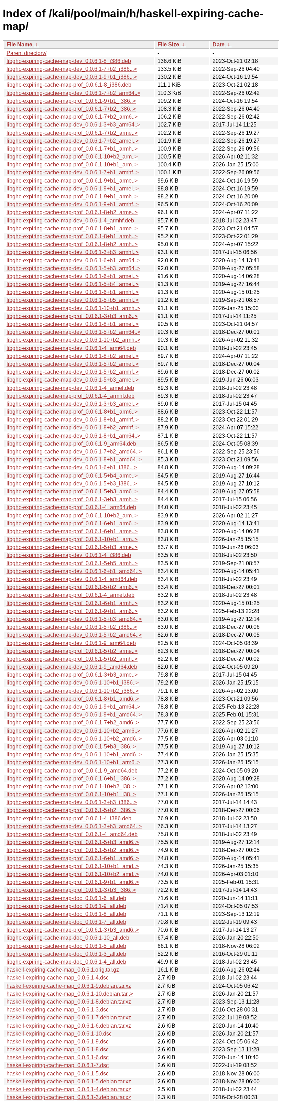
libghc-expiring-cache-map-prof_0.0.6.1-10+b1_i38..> (71, 794)
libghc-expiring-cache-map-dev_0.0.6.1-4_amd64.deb (72, 579)
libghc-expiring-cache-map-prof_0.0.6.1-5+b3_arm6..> (72, 491)
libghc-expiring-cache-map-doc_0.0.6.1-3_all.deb (66, 954)
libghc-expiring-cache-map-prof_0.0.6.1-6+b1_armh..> (72, 603)
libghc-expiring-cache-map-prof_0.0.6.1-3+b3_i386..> (71, 890)
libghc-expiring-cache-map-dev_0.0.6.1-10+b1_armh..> (73, 308)
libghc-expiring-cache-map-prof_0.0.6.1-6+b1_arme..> (72, 531)
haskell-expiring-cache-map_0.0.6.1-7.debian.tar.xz (69, 1017)
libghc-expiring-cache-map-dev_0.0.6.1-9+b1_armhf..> (73, 204)
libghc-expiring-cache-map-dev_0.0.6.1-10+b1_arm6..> (73, 762)
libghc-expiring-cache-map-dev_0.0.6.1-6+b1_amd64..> (74, 571)
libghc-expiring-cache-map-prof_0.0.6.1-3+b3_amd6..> (73, 930)
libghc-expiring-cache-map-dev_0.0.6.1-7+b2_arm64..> (73, 93)
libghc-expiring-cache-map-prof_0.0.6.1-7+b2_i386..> (71, 109)
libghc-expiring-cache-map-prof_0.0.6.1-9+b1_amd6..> (73, 882)
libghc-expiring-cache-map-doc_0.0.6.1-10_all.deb (68, 938)
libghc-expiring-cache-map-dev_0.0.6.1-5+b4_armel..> (73, 284)
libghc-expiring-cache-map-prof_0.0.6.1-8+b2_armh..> (72, 244)
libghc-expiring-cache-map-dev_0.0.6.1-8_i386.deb (69, 61)
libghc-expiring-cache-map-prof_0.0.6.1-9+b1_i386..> (71, 101)
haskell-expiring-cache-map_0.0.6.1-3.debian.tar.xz (69, 1097)
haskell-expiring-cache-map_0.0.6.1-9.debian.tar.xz (69, 986)
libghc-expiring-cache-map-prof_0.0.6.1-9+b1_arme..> (72, 181)
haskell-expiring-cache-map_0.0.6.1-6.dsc (58, 1057)
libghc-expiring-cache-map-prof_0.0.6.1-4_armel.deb (70, 595)
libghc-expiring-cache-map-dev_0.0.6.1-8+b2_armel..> (73, 356)
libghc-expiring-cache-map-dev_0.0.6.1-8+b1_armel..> (73, 324)
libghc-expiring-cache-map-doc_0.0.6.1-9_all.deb (66, 906)
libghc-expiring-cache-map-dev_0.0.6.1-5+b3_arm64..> (73, 268)
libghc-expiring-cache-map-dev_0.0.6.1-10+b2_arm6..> (73, 731)
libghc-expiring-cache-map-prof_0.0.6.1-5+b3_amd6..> (73, 842)
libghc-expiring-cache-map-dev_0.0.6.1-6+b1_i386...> (72, 467)
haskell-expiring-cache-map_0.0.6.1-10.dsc (59, 1034)
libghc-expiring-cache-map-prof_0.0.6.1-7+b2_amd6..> (73, 722)
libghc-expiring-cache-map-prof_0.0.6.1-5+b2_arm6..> (72, 587)
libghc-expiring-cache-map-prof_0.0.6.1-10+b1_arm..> (72, 164)
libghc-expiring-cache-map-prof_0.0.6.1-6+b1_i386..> (71, 778)
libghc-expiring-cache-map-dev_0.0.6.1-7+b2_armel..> (73, 141)
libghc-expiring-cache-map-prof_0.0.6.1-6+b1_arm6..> (72, 523)
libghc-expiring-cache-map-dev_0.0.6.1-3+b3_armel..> (73, 404)
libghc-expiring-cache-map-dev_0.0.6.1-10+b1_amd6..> (74, 754)
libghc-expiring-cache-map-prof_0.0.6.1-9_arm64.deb (71, 444)
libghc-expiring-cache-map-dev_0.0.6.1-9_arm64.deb (71, 643)
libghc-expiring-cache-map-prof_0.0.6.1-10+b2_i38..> (71, 786)
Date (219, 44)
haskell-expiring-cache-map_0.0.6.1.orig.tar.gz (63, 970)
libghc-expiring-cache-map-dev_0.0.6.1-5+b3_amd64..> (74, 619)
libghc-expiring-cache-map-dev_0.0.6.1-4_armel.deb (70, 388)
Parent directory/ (26, 53)
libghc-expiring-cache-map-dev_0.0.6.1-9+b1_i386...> (72, 77)
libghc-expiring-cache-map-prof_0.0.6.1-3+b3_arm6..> (72, 316)
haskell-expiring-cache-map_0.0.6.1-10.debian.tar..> (70, 994)
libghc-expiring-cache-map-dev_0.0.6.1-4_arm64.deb (71, 348)
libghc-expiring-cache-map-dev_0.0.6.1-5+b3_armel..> (73, 380)
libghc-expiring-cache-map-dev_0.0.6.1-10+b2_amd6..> (74, 739)
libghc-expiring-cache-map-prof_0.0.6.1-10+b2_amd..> (73, 874)
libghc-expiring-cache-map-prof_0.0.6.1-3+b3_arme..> (72, 675)
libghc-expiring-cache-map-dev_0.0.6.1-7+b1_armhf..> (73, 172)
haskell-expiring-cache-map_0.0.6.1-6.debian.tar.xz (69, 1026)
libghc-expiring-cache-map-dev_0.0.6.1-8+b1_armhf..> (73, 420)
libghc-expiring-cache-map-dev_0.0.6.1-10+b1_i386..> (73, 683)
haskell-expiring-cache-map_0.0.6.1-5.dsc (58, 1073)
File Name (19, 44)
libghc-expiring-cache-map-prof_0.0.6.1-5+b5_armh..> (72, 563)
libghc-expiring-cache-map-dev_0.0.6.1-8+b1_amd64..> (74, 459)
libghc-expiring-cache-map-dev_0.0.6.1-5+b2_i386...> (72, 627)
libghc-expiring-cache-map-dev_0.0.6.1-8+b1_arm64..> (73, 436)
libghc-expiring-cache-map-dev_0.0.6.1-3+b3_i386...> (72, 802)
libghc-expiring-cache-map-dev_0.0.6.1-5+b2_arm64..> (73, 332)
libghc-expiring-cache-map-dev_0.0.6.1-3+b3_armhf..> (73, 252)
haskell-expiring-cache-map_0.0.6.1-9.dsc (58, 1041)
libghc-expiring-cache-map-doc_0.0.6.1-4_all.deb (66, 962)
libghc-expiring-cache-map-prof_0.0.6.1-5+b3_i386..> (71, 747)
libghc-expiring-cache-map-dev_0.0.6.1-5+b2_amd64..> (74, 635)
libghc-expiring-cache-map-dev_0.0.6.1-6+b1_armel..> (73, 276)
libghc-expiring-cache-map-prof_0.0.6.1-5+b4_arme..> (72, 476)
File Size (168, 44)
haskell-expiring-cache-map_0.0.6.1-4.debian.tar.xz (69, 1089)
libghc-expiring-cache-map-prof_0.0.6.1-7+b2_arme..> (72, 133)
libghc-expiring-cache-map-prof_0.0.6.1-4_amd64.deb (72, 834)
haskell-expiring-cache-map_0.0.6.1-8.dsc (58, 1049)
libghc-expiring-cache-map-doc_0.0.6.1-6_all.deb (66, 898)
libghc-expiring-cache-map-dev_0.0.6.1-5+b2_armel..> (73, 364)
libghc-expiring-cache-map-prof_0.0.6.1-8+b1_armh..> (72, 236)
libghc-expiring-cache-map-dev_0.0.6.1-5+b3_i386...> (72, 483)
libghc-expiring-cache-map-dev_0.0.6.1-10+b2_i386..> (73, 691)
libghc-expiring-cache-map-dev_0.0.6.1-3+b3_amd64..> (74, 826)
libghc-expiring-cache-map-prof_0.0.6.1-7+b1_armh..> (72, 149)
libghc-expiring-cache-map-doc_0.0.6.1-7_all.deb (66, 922)
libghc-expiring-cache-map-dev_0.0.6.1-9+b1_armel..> (73, 189)
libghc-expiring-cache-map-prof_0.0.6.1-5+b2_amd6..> (73, 850)
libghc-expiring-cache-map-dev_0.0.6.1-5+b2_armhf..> (73, 372)
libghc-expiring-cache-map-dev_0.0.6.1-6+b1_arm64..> (73, 260)
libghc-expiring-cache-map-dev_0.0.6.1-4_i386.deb (69, 555)
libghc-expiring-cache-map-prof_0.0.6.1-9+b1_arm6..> (72, 611)
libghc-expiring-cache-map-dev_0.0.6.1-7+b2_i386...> (72, 69)
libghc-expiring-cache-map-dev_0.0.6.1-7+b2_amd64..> (74, 452)
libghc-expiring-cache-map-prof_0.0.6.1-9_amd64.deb (72, 771)
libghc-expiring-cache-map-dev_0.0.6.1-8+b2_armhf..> (73, 427)
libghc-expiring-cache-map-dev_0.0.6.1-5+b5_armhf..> (73, 300)
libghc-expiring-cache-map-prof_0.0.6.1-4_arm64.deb (71, 507)
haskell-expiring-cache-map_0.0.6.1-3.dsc (58, 1010)
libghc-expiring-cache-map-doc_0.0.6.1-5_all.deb (66, 946)
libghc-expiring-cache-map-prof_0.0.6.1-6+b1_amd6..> (73, 858)
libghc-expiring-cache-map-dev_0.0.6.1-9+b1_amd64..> (74, 715)
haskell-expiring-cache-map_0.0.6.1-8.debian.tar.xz (69, 1002)
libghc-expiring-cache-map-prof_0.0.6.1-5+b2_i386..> (71, 810)
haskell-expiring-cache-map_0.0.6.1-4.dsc (58, 978)
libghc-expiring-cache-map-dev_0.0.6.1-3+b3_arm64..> (73, 125)
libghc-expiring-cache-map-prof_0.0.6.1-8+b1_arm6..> (72, 412)
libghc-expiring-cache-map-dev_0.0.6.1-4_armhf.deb (70, 220)
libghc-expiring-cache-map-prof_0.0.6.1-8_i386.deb (69, 85)
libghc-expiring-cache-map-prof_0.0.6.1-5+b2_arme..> (72, 651)
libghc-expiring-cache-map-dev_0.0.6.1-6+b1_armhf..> (73, 292)
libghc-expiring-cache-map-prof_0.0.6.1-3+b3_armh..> (72, 499)
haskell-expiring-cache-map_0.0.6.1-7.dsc (58, 1065)
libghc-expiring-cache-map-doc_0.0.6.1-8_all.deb (66, 914)
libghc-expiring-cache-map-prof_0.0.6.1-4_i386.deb (69, 818)
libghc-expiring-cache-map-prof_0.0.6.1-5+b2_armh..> (72, 659)
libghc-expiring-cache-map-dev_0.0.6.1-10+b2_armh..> (73, 340)
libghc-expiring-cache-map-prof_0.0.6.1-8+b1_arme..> (72, 228)
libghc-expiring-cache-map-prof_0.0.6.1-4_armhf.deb (70, 396)
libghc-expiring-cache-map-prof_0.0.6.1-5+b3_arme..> (72, 547)
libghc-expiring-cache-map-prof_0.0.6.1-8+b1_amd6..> (73, 699)
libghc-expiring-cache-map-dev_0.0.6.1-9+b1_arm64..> (73, 707)
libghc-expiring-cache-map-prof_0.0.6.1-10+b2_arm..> (72, 157)
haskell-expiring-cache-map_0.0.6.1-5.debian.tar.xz (69, 1081)
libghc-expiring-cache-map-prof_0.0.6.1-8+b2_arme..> (72, 212)
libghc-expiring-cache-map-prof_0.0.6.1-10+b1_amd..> (73, 866)
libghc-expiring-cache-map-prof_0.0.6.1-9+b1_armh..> (72, 196)
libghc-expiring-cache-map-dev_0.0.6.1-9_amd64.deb (72, 667)
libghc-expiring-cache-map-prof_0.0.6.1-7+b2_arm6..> (72, 117)
